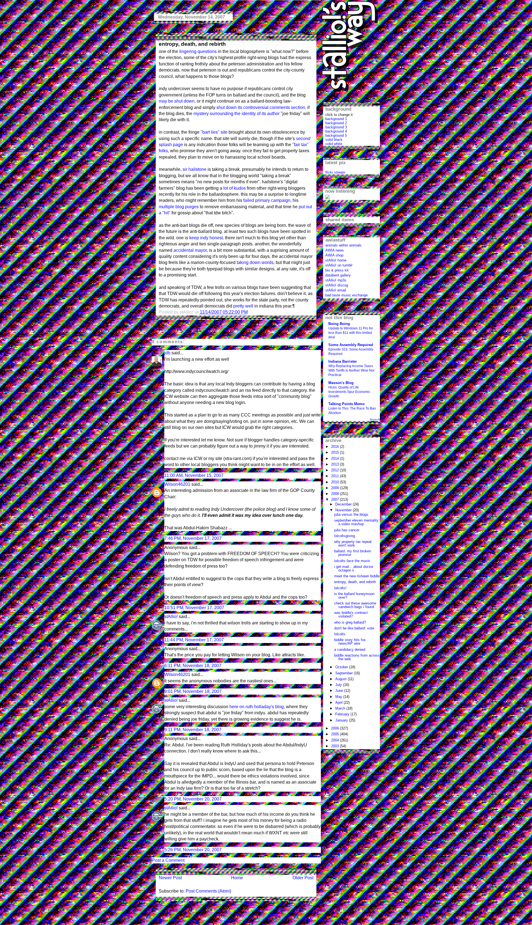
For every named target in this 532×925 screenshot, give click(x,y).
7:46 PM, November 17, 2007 (193, 538)
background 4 (336, 131)
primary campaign (272, 200)
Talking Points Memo (346, 404)
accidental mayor (190, 250)
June (339, 690)
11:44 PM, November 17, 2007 (194, 639)
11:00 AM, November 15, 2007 (194, 475)
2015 (335, 452)
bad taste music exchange (346, 295)
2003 (335, 746)
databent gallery (338, 275)
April (339, 702)
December (344, 504)
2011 (335, 476)
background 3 (336, 127)
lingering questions (198, 51)
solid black (333, 140)
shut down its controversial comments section (260, 107)
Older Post (303, 877)
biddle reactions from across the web (357, 657)
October (342, 667)
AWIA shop (334, 255)
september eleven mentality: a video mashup (357, 522)
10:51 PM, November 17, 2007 (194, 607)
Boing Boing (339, 324)
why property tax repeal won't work (353, 543)
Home (237, 877)
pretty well (243, 306)
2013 (335, 464)
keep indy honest (206, 237)
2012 (335, 470)
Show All (375, 419)
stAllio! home (335, 260)
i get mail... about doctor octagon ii (353, 568)
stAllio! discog (336, 285)
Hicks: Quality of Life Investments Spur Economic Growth (349, 391)
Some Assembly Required (350, 345)
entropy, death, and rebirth (192, 44)
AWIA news (334, 250)
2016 (335, 446)
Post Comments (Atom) (208, 891)
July (339, 685)
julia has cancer (346, 530)
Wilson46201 (177, 484)
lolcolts (340, 634)
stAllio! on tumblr (338, 265)
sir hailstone (194, 169)
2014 (335, 458)
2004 (335, 740)
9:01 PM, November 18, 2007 (193, 691)
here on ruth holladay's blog (256, 706)
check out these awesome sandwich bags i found (355, 605)
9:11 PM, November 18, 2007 (192, 729)
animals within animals (343, 245)
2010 (335, 482)
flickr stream (335, 172)
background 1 (336, 119)
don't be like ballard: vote (354, 628)
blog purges (187, 206)
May (339, 697)
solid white (333, 144)
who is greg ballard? (350, 622)
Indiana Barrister (342, 361)
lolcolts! (340, 588)
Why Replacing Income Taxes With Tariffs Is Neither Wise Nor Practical (351, 370)
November (344, 510)
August (341, 679)
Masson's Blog (341, 383)
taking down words (255, 262)
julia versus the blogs (351, 514)
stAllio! (171, 616)
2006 (335, 728)
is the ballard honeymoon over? (354, 595)
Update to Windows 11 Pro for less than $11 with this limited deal (350, 332)
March (340, 708)
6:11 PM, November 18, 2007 (192, 665)
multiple (166, 206)
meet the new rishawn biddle (357, 576)
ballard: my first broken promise (352, 553)
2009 (335, 488)
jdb (167, 352)
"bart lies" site (214, 132)
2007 (335, 499)
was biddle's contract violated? (351, 614)
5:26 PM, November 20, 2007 (193, 849)
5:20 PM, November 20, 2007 (193, 799)
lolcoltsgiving (344, 536)
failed (248, 200)
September (344, 673)
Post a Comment (168, 860)
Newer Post (170, 877)
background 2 (336, 123)
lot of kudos (234, 188)
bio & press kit (337, 270)
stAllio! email (335, 290)
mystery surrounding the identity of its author (236, 113)
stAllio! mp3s (335, 280)
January (342, 720)
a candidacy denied (349, 649)
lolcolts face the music (352, 561)
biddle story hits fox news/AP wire (350, 642)
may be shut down (177, 101)
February (343, 714)
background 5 (336, 135)
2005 (335, 734)
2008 (335, 494)
